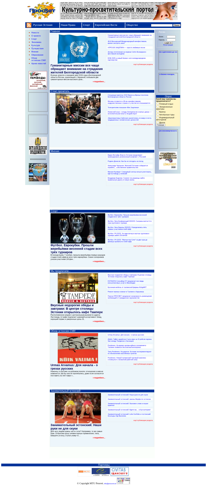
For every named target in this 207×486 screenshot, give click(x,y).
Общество (132, 25)
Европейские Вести (106, 25)
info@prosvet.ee (110, 483)
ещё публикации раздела (143, 64)
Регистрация (168, 45)
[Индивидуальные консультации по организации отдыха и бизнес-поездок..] (168, 91)
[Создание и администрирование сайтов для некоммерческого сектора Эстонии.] (168, 147)
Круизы (162, 112)
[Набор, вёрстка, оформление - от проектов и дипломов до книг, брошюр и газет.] (168, 68)
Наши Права (68, 25)
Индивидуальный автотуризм (165, 119)
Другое (162, 123)
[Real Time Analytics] (84, 472)
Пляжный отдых (166, 104)
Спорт (86, 25)
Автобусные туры (166, 115)
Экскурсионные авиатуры (164, 108)
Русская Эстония (42, 25)
